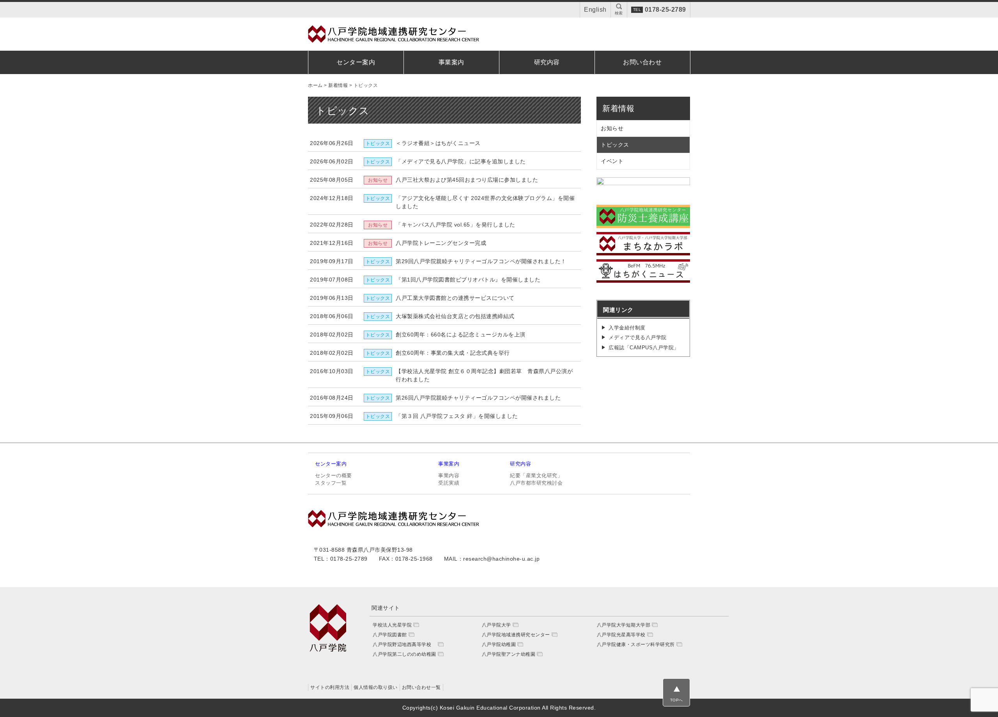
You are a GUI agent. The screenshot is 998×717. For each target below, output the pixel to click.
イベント (612, 161)
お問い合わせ (642, 62)
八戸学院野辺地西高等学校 (404, 644)
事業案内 (451, 62)
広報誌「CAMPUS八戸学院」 (644, 348)
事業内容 (448, 475)
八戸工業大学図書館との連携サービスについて (455, 298)
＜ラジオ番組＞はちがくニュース (438, 143)
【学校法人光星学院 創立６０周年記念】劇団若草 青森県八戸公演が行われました (484, 375)
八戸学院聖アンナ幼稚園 (509, 654)
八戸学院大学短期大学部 (624, 625)
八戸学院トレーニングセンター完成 (441, 243)
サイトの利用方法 (329, 687)
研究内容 (547, 62)
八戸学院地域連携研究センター (516, 634)
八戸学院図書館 (390, 634)
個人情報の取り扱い (376, 687)
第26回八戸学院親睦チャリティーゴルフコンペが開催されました (478, 398)
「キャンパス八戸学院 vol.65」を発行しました (455, 224)
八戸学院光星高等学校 (621, 634)
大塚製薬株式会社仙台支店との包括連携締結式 (455, 316)
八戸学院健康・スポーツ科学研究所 (636, 644)
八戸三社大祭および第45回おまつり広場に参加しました (467, 180)
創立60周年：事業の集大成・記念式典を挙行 (453, 353)
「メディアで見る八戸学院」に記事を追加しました (461, 161)
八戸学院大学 (496, 625)
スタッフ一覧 (331, 483)
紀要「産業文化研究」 (536, 475)
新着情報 (618, 108)
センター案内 (355, 62)
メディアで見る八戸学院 (638, 337)
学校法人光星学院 (392, 625)
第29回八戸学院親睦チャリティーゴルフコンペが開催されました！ (481, 261)
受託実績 (448, 483)
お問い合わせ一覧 (421, 687)
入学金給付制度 (627, 328)
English (595, 9)
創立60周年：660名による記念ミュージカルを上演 (461, 334)
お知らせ (612, 128)
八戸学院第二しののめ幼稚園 (404, 654)
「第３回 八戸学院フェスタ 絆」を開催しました (457, 416)
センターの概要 (333, 475)
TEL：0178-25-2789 (341, 559)
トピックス (615, 145)
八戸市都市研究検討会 (536, 483)
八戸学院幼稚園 (499, 644)
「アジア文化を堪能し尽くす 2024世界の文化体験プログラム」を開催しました (485, 202)
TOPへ (676, 700)
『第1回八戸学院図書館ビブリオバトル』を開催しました (468, 279)
